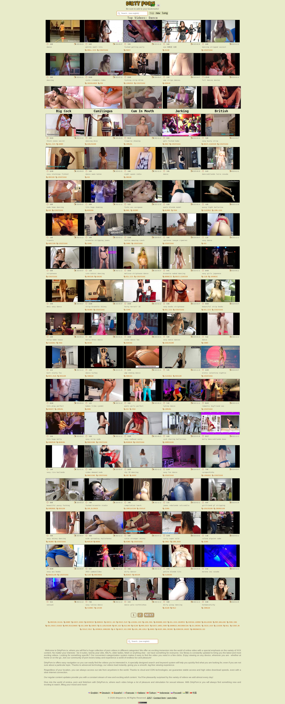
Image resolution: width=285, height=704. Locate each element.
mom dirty (145, 625)
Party (128, 50)
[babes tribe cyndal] (103, 400)
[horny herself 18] (142, 301)
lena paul (149, 622)
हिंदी (186, 693)
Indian (128, 177)
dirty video (78, 622)
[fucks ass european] (142, 202)
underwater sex (199, 629)
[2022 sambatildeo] (103, 566)
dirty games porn (159, 625)
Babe (89, 409)
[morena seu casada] (220, 566)
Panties (129, 376)
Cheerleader (92, 83)
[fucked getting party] (142, 41)
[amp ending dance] (142, 367)
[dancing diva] (103, 135)
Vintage (129, 343)
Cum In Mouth (92, 508)
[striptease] (65, 268)
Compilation (131, 508)
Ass (88, 177)
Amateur (51, 177)
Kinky (128, 541)
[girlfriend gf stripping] (220, 500)
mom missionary (71, 625)
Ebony (61, 144)
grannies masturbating (179, 625)
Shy (127, 475)
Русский (177, 693)
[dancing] (65, 75)
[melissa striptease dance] (142, 268)
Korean (167, 83)
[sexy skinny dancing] (65, 533)
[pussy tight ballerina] (220, 202)
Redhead (129, 442)
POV (101, 83)
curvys (94, 625)
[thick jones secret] (65, 135)
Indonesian (220, 508)
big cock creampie (177, 622)
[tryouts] (65, 235)
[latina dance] (181, 400)
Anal (128, 210)
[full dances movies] (220, 75)
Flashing (168, 574)
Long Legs (218, 210)
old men (127, 625)
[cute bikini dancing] (103, 268)
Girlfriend (91, 144)
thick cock (208, 625)
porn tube (233, 622)
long (165, 13)
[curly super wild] (181, 533)
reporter (90, 622)
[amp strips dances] (181, 75)
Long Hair (177, 541)
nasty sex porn (125, 629)
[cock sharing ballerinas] (181, 434)
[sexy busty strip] (220, 135)
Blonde (167, 210)
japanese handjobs (102, 629)
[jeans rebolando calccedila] (181, 500)
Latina (99, 608)
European (51, 442)
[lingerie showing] (142, 135)
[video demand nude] (103, 467)
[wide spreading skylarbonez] (103, 533)
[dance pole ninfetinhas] (142, 599)
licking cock (136, 622)
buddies (100, 622)
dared (152, 629)
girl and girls (140, 629)
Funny (128, 243)
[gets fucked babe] (181, 135)
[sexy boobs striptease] (181, 301)
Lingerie (129, 83)
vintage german (194, 622)
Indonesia (164, 693)
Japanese (214, 276)
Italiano (141, 693)
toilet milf (87, 629)
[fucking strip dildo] (142, 75)
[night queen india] (142, 169)
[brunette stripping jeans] (103, 235)
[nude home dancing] (65, 202)
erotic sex (110, 622)
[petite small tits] (103, 41)
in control (196, 625)
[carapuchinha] (220, 467)
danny (68, 622)
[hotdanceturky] (220, 599)
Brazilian (52, 574)
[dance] (65, 41)
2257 (149, 698)
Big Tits (51, 144)
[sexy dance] (220, 235)
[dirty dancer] (142, 566)
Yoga (175, 210)
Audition (51, 243)
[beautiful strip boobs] (220, 301)
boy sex (118, 625)
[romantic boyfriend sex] (220, 400)
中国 (194, 693)
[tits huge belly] (65, 434)
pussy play (123, 622)
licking (219, 625)
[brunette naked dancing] (181, 268)
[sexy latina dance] (103, 599)
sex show (84, 625)
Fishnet (90, 608)
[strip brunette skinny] (103, 301)
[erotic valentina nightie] (220, 367)
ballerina (208, 622)
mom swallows (220, 622)
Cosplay (142, 508)
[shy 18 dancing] (142, 467)
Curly (167, 541)
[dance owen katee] (103, 169)
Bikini (99, 276)
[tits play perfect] (65, 400)
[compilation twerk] (142, 500)
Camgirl (129, 144)
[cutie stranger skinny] (142, 533)
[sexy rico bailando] (65, 467)
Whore (98, 541)
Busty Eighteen (210, 144)
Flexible (207, 210)
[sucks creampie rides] (103, 75)
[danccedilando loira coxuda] (220, 169)
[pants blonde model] (181, 202)
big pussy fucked (55, 625)
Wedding (90, 210)
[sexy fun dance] (181, 467)
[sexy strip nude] (103, 434)
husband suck (161, 622)
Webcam (90, 541)
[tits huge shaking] (103, 202)
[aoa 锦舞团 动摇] (181, 41)
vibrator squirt (182, 629)
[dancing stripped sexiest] (220, 41)
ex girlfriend (105, 625)
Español (118, 693)
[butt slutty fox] (65, 367)
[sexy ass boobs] (65, 566)
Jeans (89, 243)
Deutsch (106, 693)
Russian (63, 376)
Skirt (134, 475)
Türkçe (152, 693)
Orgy (166, 144)
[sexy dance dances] (181, 334)
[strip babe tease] (65, 334)
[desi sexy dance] (65, 301)
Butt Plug (52, 376)
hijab (135, 625)
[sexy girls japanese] (220, 268)
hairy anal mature (165, 629)
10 (114, 629)
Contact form (160, 698)
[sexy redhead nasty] (142, 434)
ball (227, 625)
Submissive (169, 442)
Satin (89, 343)
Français (130, 693)
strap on (235, 625)
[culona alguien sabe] (220, 533)
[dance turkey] (103, 367)
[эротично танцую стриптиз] (181, 235)
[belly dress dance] (103, 334)
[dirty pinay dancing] (181, 599)
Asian (167, 50)
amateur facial (56, 622)
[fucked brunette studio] (103, 500)
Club (205, 276)
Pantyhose (98, 574)
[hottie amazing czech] (142, 235)
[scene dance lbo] (142, 334)
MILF (174, 608)
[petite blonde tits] (181, 566)
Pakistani (91, 442)
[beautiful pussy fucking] (65, 500)
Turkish (90, 376)
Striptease (103, 50)
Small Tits (91, 50)
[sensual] (65, 599)
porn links (172, 698)
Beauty (51, 409)
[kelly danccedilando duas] (220, 434)
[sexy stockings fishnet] (65, 169)
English (94, 693)
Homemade (51, 508)
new (158, 13)
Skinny (135, 210)
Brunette (168, 276)
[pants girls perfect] (142, 400)
